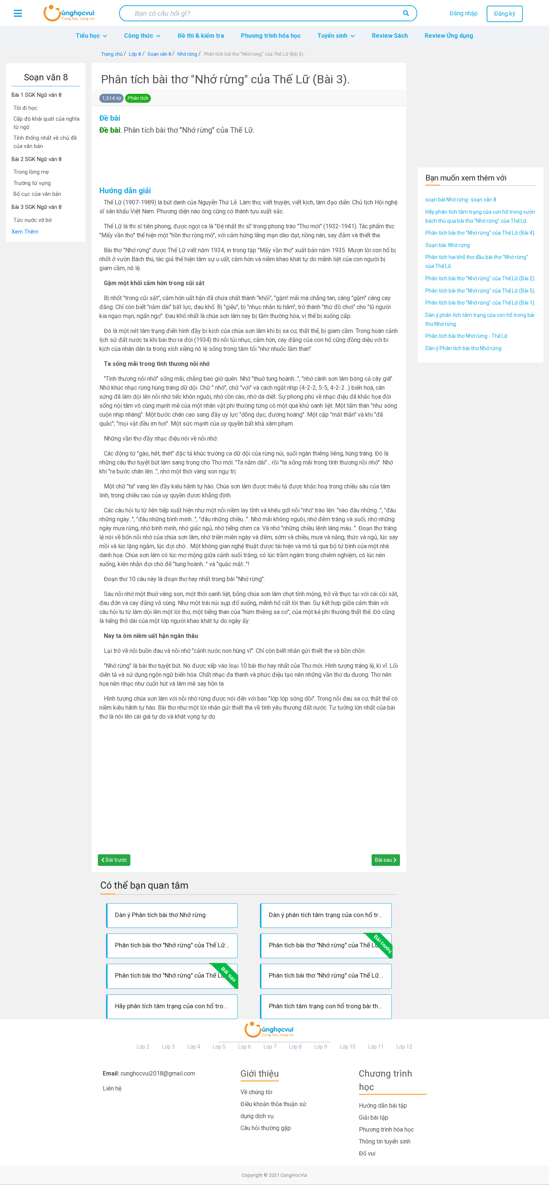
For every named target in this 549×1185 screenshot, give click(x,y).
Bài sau (384, 860)
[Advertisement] (46, 354)
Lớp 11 (376, 1047)
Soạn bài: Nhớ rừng (447, 245)
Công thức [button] (139, 35)
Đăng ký (504, 13)
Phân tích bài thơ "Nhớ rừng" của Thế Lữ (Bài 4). (480, 233)
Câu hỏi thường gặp (266, 1128)
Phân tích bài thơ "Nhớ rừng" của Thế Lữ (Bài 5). (480, 291)
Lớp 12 (404, 1047)
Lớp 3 (168, 1047)
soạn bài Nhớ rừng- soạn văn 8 (460, 200)
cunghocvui (71, 16)
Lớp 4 (193, 1047)
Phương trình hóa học (271, 35)
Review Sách (390, 35)
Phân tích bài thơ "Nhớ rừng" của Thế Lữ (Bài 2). (480, 278)
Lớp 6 (244, 1047)
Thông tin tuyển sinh (384, 1141)
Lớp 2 (143, 1047)
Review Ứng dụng (449, 35)
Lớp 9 (320, 1047)
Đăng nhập (464, 13)
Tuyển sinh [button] (333, 35)
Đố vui (367, 1153)
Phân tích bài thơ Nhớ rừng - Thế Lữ (466, 336)
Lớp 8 (295, 1047)
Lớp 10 (348, 1047)
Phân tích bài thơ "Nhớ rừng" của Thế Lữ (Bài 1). (480, 303)
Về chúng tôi (256, 1092)
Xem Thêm (25, 232)
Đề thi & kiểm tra (201, 35)
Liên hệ (112, 1088)
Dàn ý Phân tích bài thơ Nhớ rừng (463, 348)
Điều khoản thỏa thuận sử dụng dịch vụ (273, 1110)
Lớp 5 (219, 1047)
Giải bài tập (373, 1117)
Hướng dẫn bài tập (383, 1105)
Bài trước (116, 860)
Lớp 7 (270, 1047)
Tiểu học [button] (88, 35)
